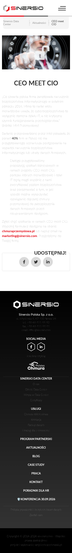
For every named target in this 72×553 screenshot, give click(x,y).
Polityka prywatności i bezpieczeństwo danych (36, 510)
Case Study (36, 464)
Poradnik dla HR (36, 490)
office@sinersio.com (36, 16)
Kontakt (36, 482)
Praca (36, 473)
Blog (36, 456)
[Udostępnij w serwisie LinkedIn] (48, 262)
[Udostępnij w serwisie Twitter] (36, 262)
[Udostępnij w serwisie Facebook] (24, 262)
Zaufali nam (36, 515)
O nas (36, 384)
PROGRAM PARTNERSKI (36, 439)
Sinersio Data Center (36, 378)
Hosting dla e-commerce (36, 430)
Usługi (36, 408)
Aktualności (36, 447)
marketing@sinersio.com (19, 236)
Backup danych (36, 425)
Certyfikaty (36, 400)
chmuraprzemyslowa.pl (18, 231)
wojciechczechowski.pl (48, 544)
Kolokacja (36, 420)
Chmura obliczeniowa (36, 414)
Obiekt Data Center (36, 389)
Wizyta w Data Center (36, 395)
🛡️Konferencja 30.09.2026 (36, 499)
